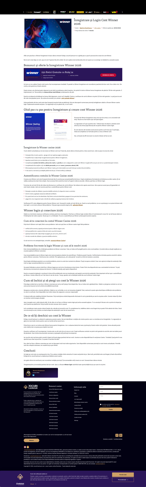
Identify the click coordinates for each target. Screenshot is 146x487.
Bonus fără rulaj (53, 404)
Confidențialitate (118, 439)
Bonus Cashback (53, 407)
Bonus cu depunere (53, 395)
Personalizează (122, 479)
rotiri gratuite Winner (67, 98)
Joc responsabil (78, 399)
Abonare (31, 440)
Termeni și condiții (78, 408)
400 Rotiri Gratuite (53, 425)
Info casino (97, 28)
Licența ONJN (77, 405)
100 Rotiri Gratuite (53, 416)
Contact (76, 396)
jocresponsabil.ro (100, 463)
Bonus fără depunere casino (55, 389)
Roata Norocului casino (54, 410)
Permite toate (123, 474)
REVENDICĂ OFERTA (108, 75)
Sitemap (76, 420)
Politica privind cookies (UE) (80, 414)
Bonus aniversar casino (54, 401)
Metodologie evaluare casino (81, 402)
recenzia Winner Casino (58, 240)
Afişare (32, 484)
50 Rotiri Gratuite (53, 413)
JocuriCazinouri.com (29, 450)
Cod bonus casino (53, 392)
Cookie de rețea (77, 417)
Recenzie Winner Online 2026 (32, 78)
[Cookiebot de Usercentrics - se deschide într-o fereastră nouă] (20, 484)
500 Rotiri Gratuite (53, 428)
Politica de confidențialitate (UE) (81, 411)
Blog (75, 393)
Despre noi (76, 390)
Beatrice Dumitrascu (86, 28)
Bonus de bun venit (53, 398)
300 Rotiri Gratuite (53, 422)
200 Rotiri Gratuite (53, 419)
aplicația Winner (78, 205)
